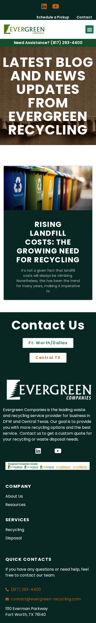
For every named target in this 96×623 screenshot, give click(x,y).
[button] (89, 29)
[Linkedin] (44, 6)
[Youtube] (55, 6)
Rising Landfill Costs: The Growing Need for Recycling (48, 242)
